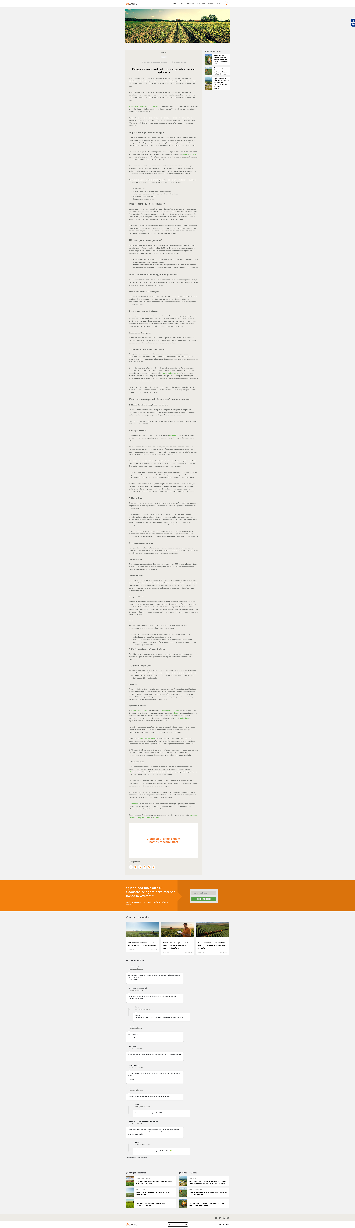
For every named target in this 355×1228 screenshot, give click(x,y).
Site (218, 3)
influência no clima (189, 154)
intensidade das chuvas (171, 373)
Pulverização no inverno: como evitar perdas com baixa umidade (142, 944)
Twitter (147, 818)
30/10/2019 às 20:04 (136, 1028)
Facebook (193, 815)
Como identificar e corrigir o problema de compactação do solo (150, 1204)
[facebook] (216, 1217)
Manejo (135, 940)
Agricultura (140, 1178)
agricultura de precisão (139, 710)
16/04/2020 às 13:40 (136, 1049)
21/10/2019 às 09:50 (136, 969)
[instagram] (224, 1217)
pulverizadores (185, 718)
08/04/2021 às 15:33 (142, 1107)
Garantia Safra (135, 772)
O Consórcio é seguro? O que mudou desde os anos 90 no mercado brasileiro (175, 945)
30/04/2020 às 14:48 (136, 1068)
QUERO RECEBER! (204, 899)
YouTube (155, 818)
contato (211, 3)
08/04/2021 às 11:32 (136, 1090)
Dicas (182, 3)
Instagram (140, 818)
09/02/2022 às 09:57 (136, 1124)
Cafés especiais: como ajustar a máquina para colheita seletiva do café (211, 945)
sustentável (173, 435)
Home (175, 3)
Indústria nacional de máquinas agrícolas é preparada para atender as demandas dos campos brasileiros (207, 1182)
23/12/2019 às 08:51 (142, 1009)
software (176, 713)
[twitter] (220, 1217)
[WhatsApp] (149, 867)
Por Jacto (164, 53)
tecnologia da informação (170, 710)
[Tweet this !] (135, 867)
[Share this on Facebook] (131, 867)
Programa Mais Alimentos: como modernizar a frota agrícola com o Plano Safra (207, 1204)
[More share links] (153, 867)
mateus (131, 1026)
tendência (134, 804)
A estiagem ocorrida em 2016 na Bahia (143, 106)
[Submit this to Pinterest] (144, 867)
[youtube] (228, 1217)
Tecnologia (201, 3)
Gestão (148, 1178)
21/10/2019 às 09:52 (136, 990)
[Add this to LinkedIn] (140, 867)
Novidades (190, 3)
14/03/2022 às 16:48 (142, 1145)
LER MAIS (152, 949)
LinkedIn (132, 818)
